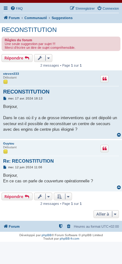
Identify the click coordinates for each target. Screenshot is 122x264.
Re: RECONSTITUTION (28, 161)
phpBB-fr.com (69, 238)
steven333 (11, 73)
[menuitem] (16, 8)
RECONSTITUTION (29, 29)
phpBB (47, 235)
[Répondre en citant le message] (104, 79)
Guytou (8, 143)
